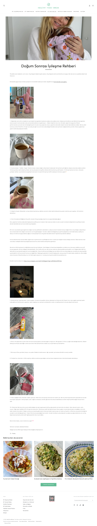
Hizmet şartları (39, 521)
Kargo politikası (8, 523)
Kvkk (24, 508)
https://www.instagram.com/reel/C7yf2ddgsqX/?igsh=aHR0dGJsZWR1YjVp (43, 261)
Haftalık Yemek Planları (9, 508)
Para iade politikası (23, 521)
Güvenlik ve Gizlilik (27, 506)
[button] (4, 5)
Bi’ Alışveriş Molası (7, 500)
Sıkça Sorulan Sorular (28, 500)
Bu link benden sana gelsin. (60, 81)
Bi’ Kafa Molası (7, 506)
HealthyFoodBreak (10, 519)
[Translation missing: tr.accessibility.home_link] (48, 5)
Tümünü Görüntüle (48, 484)
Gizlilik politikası (31, 521)
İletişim (5, 512)
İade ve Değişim (27, 504)
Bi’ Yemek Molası (7, 502)
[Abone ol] (93, 500)
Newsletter (26, 510)
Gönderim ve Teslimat (28, 502)
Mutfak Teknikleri (7, 504)
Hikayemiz (5, 510)
